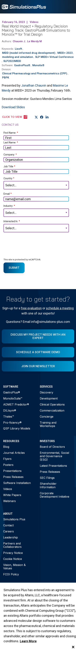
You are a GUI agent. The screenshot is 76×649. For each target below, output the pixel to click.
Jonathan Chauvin (33, 85)
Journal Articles (14, 452)
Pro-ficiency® (12, 422)
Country (9, 178)
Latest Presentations (53, 465)
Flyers (7, 459)
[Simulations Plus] (24, 6)
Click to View (12, 117)
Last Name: (11, 142)
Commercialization (52, 410)
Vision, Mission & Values (14, 566)
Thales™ (8, 416)
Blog (6, 446)
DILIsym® (9, 410)
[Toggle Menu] (69, 7)
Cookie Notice (12, 559)
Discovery (46, 392)
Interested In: (12, 221)
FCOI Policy (11, 574)
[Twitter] (36, 117)
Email (8, 193)
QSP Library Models (16, 428)
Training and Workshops (48, 424)
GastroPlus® (11, 392)
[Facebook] (41, 117)
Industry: (9, 205)
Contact (8, 525)
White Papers (12, 495)
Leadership (10, 537)
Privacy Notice (13, 553)
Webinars (9, 501)
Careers (8, 531)
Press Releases (13, 477)
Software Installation (17, 483)
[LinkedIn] (47, 117)
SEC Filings (47, 478)
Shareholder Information (48, 485)
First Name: (11, 132)
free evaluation (31, 308)
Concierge (46, 416)
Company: (10, 154)
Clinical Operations (52, 404)
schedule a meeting (60, 308)
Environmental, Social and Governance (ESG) (54, 456)
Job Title (9, 166)
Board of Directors (52, 446)
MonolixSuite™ (12, 398)
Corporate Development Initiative (54, 494)
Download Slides (13, 107)
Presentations (12, 471)
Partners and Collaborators (12, 545)
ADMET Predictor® (16, 404)
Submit (14, 267)
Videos (7, 489)
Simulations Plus (14, 519)
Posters (8, 465)
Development (49, 398)
